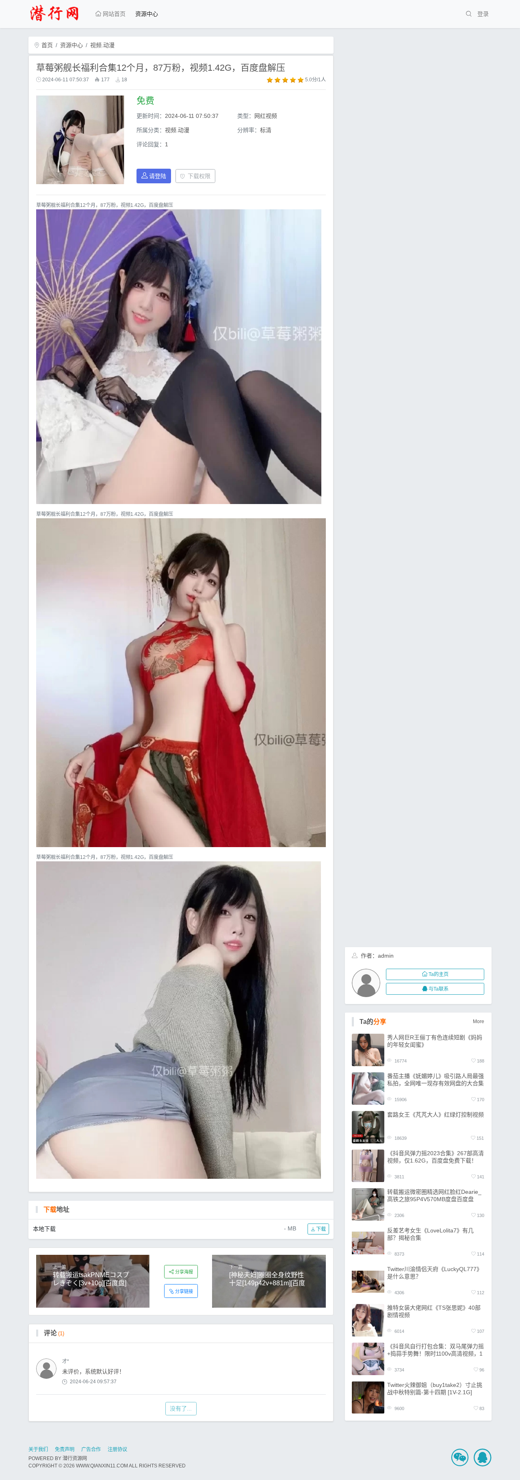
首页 (46, 45)
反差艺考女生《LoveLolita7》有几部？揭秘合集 (430, 1234)
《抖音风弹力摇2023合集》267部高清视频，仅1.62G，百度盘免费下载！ (435, 1157)
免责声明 (64, 1449)
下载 (320, 1229)
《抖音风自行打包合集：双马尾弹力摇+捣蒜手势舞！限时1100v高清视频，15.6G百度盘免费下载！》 (435, 1350)
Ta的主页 (438, 974)
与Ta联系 (438, 989)
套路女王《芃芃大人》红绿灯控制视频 (435, 1114)
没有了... (181, 1408)
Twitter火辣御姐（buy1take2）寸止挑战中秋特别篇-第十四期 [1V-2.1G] (434, 1388)
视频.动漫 (102, 45)
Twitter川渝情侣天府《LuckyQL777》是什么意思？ (434, 1273)
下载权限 (199, 176)
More (478, 1021)
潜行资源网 (75, 1458)
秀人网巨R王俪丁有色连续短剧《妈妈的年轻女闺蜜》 (434, 1041)
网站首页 (113, 14)
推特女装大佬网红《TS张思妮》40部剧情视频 (434, 1311)
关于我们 (38, 1449)
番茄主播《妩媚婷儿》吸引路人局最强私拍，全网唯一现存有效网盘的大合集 (435, 1080)
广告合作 (91, 1449)
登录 (483, 14)
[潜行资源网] (57, 11)
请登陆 (157, 176)
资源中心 (146, 14)
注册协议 (117, 1449)
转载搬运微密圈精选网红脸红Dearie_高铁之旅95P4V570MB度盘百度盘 (434, 1195)
